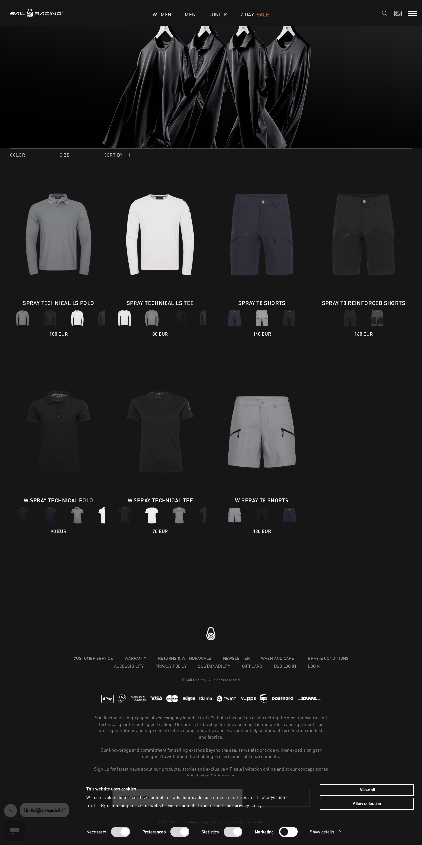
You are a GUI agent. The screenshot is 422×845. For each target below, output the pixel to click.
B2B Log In (285, 666)
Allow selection (367, 803)
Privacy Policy (171, 666)
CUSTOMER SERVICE (93, 658)
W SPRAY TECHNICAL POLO (58, 500)
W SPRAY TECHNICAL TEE (160, 500)
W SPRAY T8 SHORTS (261, 500)
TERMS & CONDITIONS (327, 658)
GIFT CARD (252, 666)
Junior (218, 14)
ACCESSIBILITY (129, 666)
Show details (322, 831)
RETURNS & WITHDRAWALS (184, 658)
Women (162, 14)
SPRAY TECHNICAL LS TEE (160, 303)
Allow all (367, 790)
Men (190, 14)
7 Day (254, 14)
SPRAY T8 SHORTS (262, 303)
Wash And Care (277, 658)
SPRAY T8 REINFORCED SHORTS (363, 303)
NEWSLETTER (236, 658)
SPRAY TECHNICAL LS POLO (58, 303)
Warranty (135, 658)
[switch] (179, 832)
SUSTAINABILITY (214, 666)
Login (314, 666)
